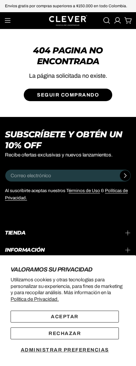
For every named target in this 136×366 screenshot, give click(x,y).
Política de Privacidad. (35, 299)
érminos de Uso (84, 190)
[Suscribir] (125, 175)
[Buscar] (106, 20)
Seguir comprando (68, 95)
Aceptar (65, 316)
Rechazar (65, 333)
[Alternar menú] (7, 20)
